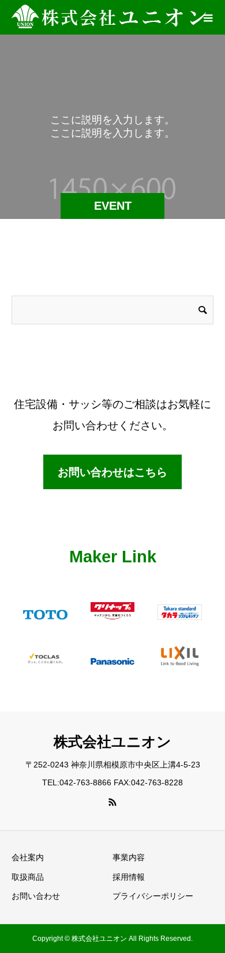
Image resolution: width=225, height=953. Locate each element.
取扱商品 (28, 877)
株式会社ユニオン (112, 741)
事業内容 (128, 857)
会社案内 (28, 857)
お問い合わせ (36, 896)
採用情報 (128, 877)
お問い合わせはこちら (112, 472)
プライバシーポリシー (152, 896)
